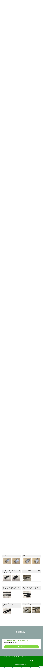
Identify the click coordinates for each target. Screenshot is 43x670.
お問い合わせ (23, 656)
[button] (21, 646)
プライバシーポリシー (7, 656)
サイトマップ (16, 656)
